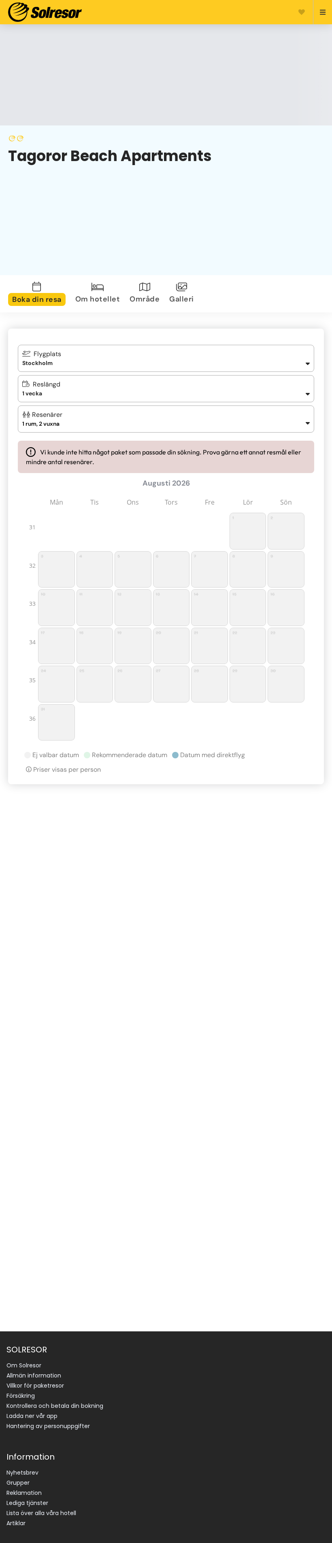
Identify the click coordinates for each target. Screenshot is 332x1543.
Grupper (18, 1483)
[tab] (38, 293)
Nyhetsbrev (22, 1473)
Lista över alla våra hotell (41, 1513)
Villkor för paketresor (35, 1386)
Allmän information (33, 1375)
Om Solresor (23, 1365)
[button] (166, 419)
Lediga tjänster (27, 1503)
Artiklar (16, 1523)
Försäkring (20, 1396)
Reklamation (24, 1493)
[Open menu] (319, 12)
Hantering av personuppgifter (48, 1426)
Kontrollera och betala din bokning (54, 1406)
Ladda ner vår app (31, 1416)
